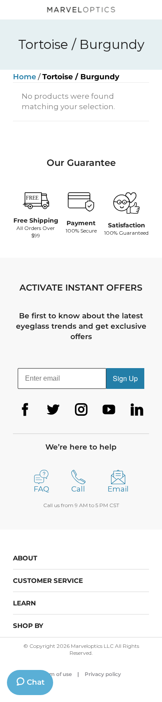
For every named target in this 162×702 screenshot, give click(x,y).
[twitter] (53, 409)
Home (24, 76)
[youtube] (109, 409)
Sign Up (125, 378)
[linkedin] (137, 409)
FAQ (41, 489)
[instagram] (81, 409)
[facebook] (25, 409)
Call (78, 489)
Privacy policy (103, 674)
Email (118, 489)
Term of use (56, 674)
